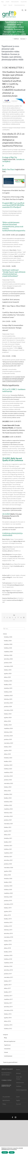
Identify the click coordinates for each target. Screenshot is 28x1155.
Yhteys (4, 1104)
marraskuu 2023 (8, 743)
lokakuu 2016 (7, 1014)
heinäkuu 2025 (8, 681)
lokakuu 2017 (7, 981)
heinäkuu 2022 (8, 794)
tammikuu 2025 (8, 703)
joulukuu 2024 (8, 706)
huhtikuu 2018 (8, 959)
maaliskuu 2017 (8, 999)
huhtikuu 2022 (8, 805)
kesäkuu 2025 (8, 684)
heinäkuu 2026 (8, 637)
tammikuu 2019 (8, 933)
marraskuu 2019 (8, 904)
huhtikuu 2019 (8, 926)
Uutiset (6, 1052)
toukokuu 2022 (8, 801)
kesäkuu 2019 (8, 919)
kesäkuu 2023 (8, 761)
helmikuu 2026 (8, 655)
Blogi (5, 1037)
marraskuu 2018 (8, 937)
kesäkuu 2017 (8, 992)
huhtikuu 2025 (8, 692)
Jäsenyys (18, 1073)
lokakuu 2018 (7, 940)
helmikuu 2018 (8, 966)
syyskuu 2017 (8, 984)
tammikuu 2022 (8, 816)
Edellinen (16, 39)
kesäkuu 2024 (8, 725)
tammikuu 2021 (8, 860)
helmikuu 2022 (8, 812)
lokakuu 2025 (7, 670)
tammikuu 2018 (8, 970)
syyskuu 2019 (8, 911)
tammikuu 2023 (8, 776)
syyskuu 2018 (8, 944)
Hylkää (11, 1152)
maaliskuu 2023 (8, 772)
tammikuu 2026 (8, 659)
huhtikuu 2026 (8, 648)
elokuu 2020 (7, 875)
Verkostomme (20, 1082)
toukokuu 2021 (8, 845)
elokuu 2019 (7, 915)
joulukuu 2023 (8, 739)
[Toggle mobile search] (22, 10)
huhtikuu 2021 (8, 849)
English (18, 1100)
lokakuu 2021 (7, 827)
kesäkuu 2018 (8, 951)
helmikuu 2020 (8, 897)
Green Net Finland (19, 1078)
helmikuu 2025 (8, 699)
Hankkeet (18, 1086)
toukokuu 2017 (8, 995)
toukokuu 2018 (8, 955)
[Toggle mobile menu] (25, 10)
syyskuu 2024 (8, 717)
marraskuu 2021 (8, 823)
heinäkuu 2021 (8, 838)
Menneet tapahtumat (9, 1041)
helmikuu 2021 (8, 856)
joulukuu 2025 (8, 662)
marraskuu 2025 (8, 666)
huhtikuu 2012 (8, 1028)
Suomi (18, 1096)
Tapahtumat (7, 1045)
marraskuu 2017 (8, 977)
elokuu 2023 (7, 754)
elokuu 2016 (7, 1021)
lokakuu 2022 (7, 787)
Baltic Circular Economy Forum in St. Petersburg (12, 516)
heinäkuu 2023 (8, 757)
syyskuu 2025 (8, 673)
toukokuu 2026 (8, 644)
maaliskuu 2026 (8, 651)
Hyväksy (5, 1152)
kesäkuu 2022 (8, 798)
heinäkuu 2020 (8, 878)
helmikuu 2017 (8, 1003)
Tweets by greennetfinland (10, 1062)
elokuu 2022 (7, 790)
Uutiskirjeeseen (8, 1056)
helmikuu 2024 (8, 732)
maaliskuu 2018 (8, 962)
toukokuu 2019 (8, 922)
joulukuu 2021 (8, 820)
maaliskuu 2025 (8, 695)
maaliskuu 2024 (8, 728)
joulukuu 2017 (8, 973)
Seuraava (22, 39)
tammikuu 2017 (8, 1006)
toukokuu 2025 (8, 688)
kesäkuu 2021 (8, 842)
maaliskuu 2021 (8, 853)
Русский (18, 1104)
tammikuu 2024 (8, 735)
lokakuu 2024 (7, 714)
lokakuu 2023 (7, 746)
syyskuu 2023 (8, 750)
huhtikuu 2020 (8, 889)
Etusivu (18, 1069)
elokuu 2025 (7, 677)
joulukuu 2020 (8, 864)
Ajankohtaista (6, 1100)
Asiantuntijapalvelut (21, 1090)
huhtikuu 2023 (8, 768)
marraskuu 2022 (8, 783)
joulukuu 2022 (8, 779)
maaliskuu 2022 (8, 809)
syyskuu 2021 (8, 831)
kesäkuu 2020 (8, 882)
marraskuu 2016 (8, 1010)
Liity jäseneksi (6, 1096)
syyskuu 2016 (8, 1017)
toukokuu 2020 (8, 886)
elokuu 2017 (7, 988)
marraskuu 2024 (8, 710)
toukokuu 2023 (8, 765)
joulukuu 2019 (8, 900)
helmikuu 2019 (8, 930)
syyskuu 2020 (8, 871)
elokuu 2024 (7, 721)
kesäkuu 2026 (8, 640)
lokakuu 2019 (7, 908)
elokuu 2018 (7, 948)
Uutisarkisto (7, 1048)
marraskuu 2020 (8, 867)
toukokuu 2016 (8, 1025)
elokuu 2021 (7, 834)
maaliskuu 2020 (8, 893)
